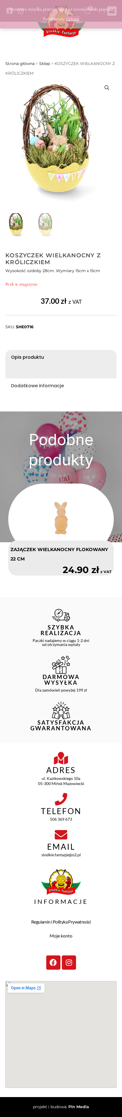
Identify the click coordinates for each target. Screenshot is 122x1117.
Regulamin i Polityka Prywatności (61, 921)
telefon (61, 811)
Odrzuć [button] (72, 19)
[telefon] (61, 799)
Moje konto (61, 935)
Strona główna (20, 63)
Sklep (44, 63)
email (61, 846)
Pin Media (78, 1106)
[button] (107, 88)
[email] (61, 835)
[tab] (61, 357)
